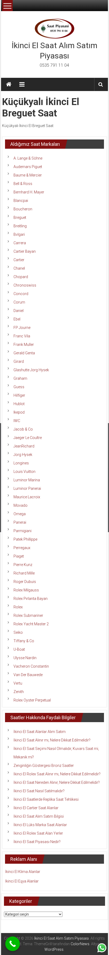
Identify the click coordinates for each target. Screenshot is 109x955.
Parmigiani (22, 531)
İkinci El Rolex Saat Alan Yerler (38, 833)
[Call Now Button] (12, 943)
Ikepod (19, 412)
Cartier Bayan (24, 251)
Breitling (20, 226)
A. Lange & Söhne (27, 158)
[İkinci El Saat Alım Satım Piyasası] (8, 84)
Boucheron (22, 209)
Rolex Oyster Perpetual (32, 700)
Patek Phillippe (25, 539)
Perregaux (21, 548)
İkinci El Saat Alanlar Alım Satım (39, 732)
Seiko (18, 632)
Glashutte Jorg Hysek (31, 370)
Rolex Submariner (28, 615)
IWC (16, 421)
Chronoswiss (24, 285)
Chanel (19, 268)
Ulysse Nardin (25, 658)
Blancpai (20, 200)
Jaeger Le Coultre (27, 438)
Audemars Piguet (27, 167)
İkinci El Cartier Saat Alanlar (35, 808)
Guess (18, 387)
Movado (20, 505)
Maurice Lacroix (26, 497)
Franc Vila (21, 336)
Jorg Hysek (22, 454)
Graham (20, 378)
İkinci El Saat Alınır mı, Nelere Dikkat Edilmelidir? (51, 740)
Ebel (16, 319)
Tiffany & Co (23, 641)
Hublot (19, 404)
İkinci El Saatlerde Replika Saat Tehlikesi (46, 799)
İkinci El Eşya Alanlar (22, 881)
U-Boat (19, 649)
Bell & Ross (22, 184)
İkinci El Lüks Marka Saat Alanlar (40, 825)
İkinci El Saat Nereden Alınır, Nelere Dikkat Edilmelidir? (56, 782)
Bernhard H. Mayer (28, 192)
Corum (19, 302)
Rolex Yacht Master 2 (31, 624)
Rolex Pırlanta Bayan (30, 598)
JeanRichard (23, 446)
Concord (20, 294)
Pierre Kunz (22, 565)
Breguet (19, 217)
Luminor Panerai (27, 488)
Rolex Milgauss (26, 590)
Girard (18, 361)
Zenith (18, 692)
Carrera (19, 243)
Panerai (19, 522)
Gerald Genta (24, 353)
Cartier (18, 260)
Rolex (18, 607)
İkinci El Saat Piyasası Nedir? (37, 842)
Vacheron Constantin (31, 666)
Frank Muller (23, 344)
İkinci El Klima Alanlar (22, 872)
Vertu (17, 683)
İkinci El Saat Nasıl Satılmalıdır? (39, 791)
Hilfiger (19, 395)
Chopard (20, 277)
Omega (19, 514)
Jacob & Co (23, 429)
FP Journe (21, 327)
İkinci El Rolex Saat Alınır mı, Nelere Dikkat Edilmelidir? (57, 774)
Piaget (18, 556)
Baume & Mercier (27, 175)
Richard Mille (24, 573)
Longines (21, 463)
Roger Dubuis (24, 582)
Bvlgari (19, 234)
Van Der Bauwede (28, 675)
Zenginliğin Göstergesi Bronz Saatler (43, 765)
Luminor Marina (26, 480)
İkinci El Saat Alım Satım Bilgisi (38, 816)
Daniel (18, 311)
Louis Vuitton (24, 471)
